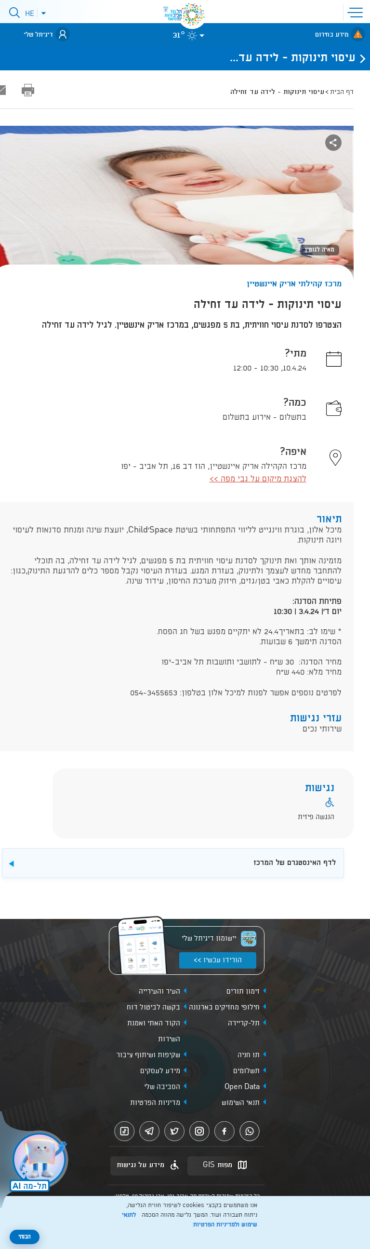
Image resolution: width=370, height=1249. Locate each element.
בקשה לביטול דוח (153, 1007)
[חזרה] (360, 58)
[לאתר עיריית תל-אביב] (192, 14)
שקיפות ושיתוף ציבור (148, 1055)
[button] (357, 11)
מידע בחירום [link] (331, 34)
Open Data (242, 1087)
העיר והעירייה (159, 991)
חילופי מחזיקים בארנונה (224, 1007)
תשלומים (246, 1071)
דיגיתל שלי (38, 34)
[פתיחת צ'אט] (35, 1160)
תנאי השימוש (241, 1103)
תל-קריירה (244, 1023)
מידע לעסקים (160, 1071)
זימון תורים (243, 991)
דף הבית (342, 92)
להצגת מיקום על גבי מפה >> (258, 479)
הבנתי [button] (24, 1237)
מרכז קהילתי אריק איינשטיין (294, 284)
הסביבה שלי (162, 1087)
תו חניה (249, 1055)
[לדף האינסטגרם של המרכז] (186, 853)
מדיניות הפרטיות (155, 1103)
